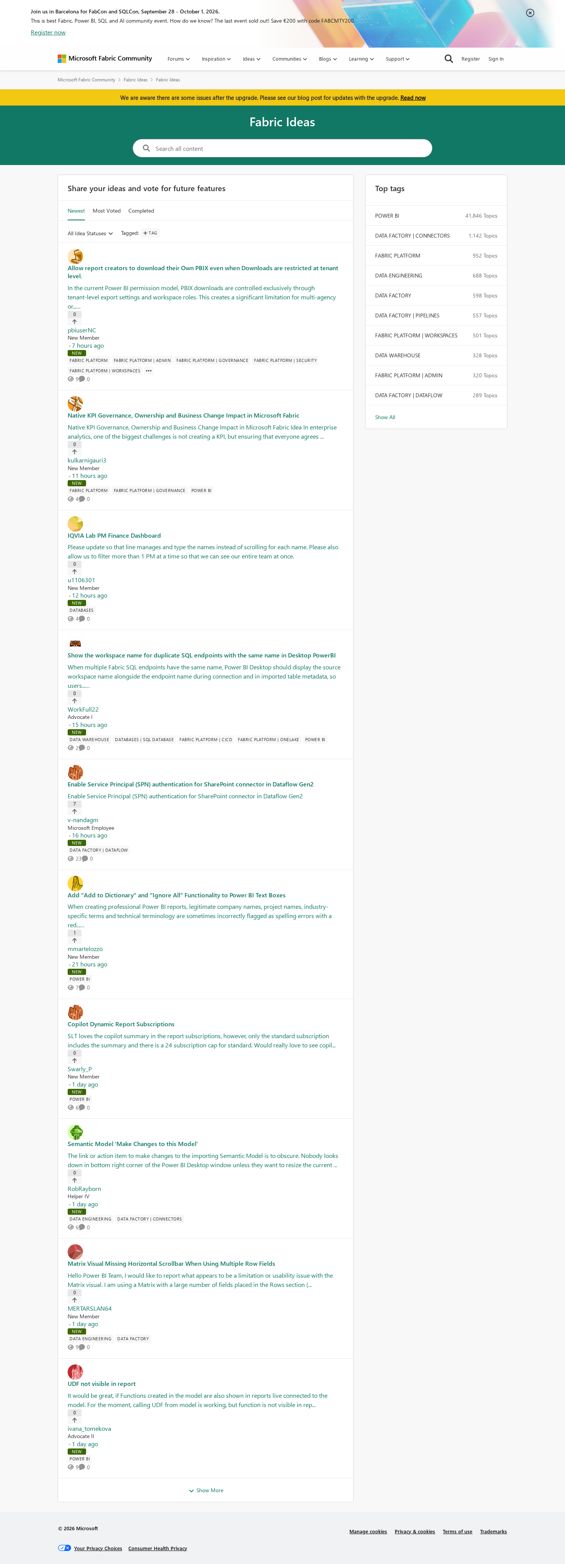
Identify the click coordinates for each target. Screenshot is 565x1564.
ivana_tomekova (89, 1428)
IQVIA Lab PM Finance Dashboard (114, 535)
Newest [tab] (76, 210)
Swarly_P (80, 1069)
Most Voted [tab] (107, 210)
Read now (413, 97)
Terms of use (457, 1531)
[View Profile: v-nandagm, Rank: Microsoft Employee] (206, 772)
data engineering (398, 275)
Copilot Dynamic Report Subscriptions (121, 1024)
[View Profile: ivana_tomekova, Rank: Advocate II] (206, 1372)
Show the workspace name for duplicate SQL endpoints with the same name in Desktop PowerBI (202, 655)
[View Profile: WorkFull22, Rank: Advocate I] (206, 643)
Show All (385, 417)
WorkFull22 (83, 709)
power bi (387, 215)
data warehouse (397, 355)
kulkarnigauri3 (87, 460)
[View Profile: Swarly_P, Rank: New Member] (206, 1012)
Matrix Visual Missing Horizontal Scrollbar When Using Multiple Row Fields (171, 1263)
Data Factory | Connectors (412, 235)
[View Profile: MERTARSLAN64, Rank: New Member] (206, 1252)
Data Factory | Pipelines (407, 315)
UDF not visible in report (102, 1383)
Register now (48, 32)
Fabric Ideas (136, 80)
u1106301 (81, 580)
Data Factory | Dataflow (408, 395)
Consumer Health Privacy (157, 1548)
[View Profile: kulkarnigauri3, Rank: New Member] (206, 403)
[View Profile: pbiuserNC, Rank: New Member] (206, 256)
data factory (393, 295)
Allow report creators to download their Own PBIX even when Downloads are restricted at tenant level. (203, 272)
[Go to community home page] (105, 59)
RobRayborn (84, 1188)
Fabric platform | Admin (408, 375)
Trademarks (493, 1531)
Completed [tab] (141, 210)
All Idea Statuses (87, 233)
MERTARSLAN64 (90, 1308)
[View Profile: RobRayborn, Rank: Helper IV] (206, 1132)
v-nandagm (83, 820)
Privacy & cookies (415, 1531)
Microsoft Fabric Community (86, 80)
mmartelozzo (85, 949)
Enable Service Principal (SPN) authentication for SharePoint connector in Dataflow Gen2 (191, 784)
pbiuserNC (82, 330)
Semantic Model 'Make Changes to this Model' (133, 1144)
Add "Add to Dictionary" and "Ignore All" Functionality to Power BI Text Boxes (177, 895)
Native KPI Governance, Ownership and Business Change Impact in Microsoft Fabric (183, 415)
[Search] (449, 58)
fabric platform (397, 255)
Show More (209, 1490)
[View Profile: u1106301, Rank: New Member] (206, 524)
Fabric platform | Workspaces (416, 335)
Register (471, 58)
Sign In (496, 58)
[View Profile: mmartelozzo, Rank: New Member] (206, 883)
